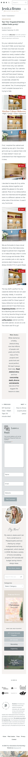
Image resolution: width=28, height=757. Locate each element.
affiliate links (12, 34)
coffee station (7, 320)
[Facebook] (1, 2)
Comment (8, 442)
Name (7, 474)
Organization (6, 19)
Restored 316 (17, 748)
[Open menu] (25, 9)
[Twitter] (9, 2)
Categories (8, 583)
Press (18, 736)
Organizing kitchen (9, 309)
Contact (14, 739)
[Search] (21, 577)
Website (8, 493)
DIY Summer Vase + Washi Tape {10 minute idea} (6, 410)
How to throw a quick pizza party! (21, 409)
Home (4, 736)
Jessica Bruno (7, 28)
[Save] (21, 97)
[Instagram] (4, 2)
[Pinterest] (6, 2)
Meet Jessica (11, 736)
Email (7, 484)
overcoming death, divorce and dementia (14, 380)
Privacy (23, 736)
